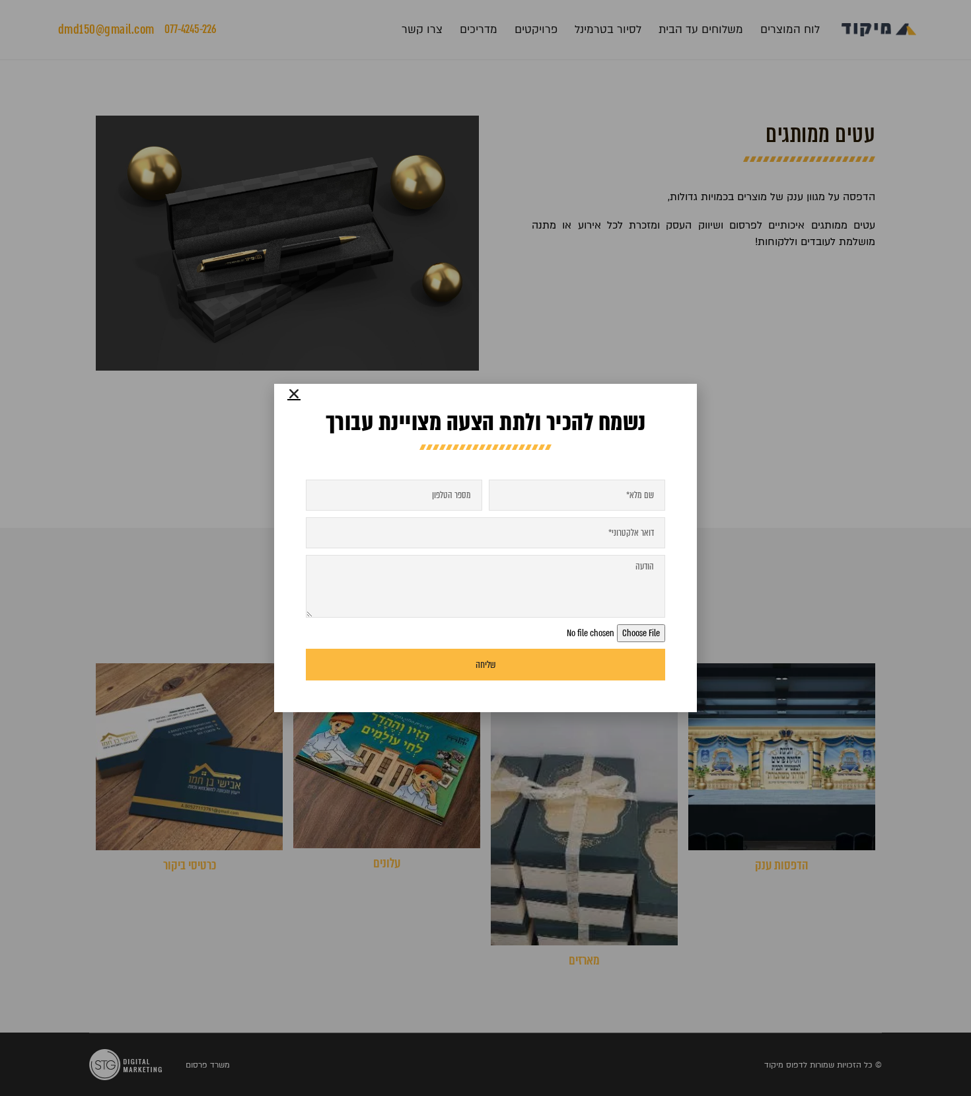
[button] (294, 393)
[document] (485, 548)
